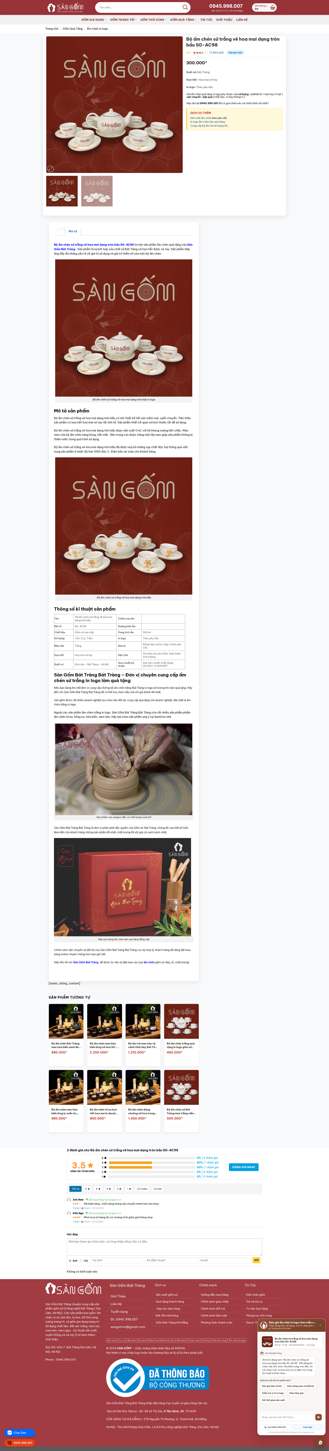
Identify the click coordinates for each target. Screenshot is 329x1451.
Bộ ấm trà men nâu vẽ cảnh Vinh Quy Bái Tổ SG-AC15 (141, 1045)
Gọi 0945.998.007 (277, 1427)
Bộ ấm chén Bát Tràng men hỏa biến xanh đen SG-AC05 (65, 1045)
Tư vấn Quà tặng (257, 1308)
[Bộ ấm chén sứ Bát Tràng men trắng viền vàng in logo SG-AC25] (181, 1087)
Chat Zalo (307, 1427)
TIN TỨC (206, 19)
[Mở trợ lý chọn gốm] (321, 1443)
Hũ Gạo (206, 1340)
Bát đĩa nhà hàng (167, 1315)
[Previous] (53, 104)
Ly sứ (122, 1340)
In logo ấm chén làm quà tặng (207, 121)
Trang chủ (51, 28)
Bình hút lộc (167, 1340)
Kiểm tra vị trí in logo (273, 1393)
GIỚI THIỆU (224, 19)
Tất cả (75, 1188)
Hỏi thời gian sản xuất (273, 1400)
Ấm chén (112, 1340)
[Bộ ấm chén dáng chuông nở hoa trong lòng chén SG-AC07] (143, 1087)
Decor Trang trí (256, 1322)
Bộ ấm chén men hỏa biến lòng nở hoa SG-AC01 (103, 1045)
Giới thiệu (52, 1339)
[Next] (176, 104)
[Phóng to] (50, 169)
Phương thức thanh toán (216, 1322)
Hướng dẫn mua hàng (214, 1294)
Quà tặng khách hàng (170, 1301)
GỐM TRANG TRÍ (122, 19)
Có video (142, 1188)
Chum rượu (194, 1340)
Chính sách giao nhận (215, 1301)
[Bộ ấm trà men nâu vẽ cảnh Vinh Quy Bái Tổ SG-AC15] (143, 1021)
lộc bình (142, 1340)
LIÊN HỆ (242, 19)
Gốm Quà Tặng (73, 28)
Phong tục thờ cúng (259, 1315)
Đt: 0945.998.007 (124, 1319)
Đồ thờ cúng (219, 1340)
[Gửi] (318, 1417)
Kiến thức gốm (255, 1294)
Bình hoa (154, 1340)
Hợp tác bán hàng (168, 1308)
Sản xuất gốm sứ (167, 1294)
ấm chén (149, 962)
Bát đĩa (132, 1340)
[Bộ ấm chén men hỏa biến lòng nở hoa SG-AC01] (104, 1021)
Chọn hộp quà (296, 1393)
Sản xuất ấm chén (201, 118)
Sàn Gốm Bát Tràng (58, 1304)
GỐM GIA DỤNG (92, 19)
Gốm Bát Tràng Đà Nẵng (172, 1322)
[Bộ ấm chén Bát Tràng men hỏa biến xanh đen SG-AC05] (66, 1021)
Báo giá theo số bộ (272, 1386)
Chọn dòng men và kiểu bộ (300, 1386)
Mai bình (181, 1340)
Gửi (256, 1260)
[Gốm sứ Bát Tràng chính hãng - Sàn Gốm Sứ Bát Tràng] (64, 7)
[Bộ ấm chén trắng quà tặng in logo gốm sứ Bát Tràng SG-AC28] (181, 1021)
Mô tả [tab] (73, 231)
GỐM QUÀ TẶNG (182, 19)
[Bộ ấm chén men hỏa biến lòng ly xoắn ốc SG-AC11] (66, 1087)
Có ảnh (158, 1188)
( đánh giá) (217, 52)
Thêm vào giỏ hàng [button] (62, 1061)
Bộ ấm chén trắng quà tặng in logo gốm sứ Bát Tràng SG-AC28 (180, 1045)
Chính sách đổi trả (213, 1308)
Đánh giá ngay (243, 1167)
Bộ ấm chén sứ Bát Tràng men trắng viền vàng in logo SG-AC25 (181, 1111)
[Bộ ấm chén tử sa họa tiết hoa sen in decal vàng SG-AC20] (104, 1087)
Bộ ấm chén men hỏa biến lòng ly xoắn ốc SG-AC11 (64, 1111)
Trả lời (76, 1208)
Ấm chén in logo (97, 28)
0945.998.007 (226, 6)
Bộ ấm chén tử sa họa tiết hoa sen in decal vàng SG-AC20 (103, 1111)
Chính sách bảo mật (214, 1315)
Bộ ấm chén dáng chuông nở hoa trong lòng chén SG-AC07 (141, 1111)
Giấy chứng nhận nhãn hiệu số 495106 (160, 1348)
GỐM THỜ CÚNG (152, 19)
